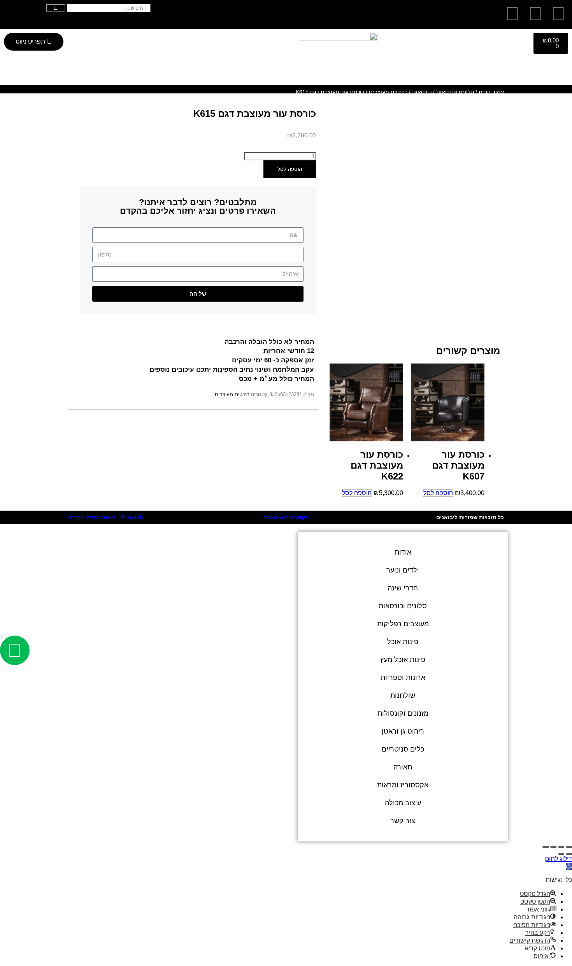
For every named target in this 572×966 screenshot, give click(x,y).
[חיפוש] (55, 8)
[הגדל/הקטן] (569, 847)
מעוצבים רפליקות (403, 624)
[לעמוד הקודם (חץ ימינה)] (569, 854)
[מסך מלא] (561, 847)
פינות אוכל (402, 642)
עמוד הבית (491, 92)
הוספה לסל (289, 169)
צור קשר (402, 821)
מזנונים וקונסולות (402, 713)
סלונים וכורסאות (455, 92)
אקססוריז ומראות (402, 785)
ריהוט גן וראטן (403, 731)
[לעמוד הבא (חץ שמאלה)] (561, 854)
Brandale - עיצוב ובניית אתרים (106, 517)
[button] (569, 866)
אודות (403, 552)
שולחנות (402, 695)
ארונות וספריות (403, 677)
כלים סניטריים (403, 749)
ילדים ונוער (402, 570)
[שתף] (553, 847)
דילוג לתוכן (558, 858)
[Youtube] (512, 13)
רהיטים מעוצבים (388, 92)
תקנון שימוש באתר (286, 517)
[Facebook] (558, 13)
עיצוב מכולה (403, 803)
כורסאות (422, 92)
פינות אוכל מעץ (402, 660)
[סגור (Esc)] (545, 847)
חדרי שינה (403, 588)
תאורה (402, 767)
